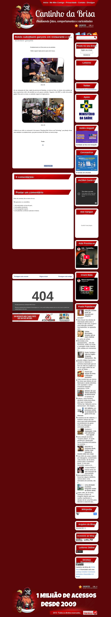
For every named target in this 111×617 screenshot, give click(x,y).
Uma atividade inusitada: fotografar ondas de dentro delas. (90, 487)
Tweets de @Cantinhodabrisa (86, 89)
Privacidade (71, 2)
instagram (89, 33)
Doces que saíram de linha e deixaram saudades (90, 374)
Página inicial (44, 276)
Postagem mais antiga (65, 276)
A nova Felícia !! (90, 468)
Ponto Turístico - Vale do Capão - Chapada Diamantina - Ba (90, 355)
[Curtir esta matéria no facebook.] (48, 166)
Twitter (78, 33)
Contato (81, 2)
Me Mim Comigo (57, 2)
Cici (22, 165)
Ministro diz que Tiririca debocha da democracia (90, 392)
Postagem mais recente (21, 276)
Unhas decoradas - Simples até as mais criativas (90, 334)
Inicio (45, 2)
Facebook (83, 33)
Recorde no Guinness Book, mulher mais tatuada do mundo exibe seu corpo (86, 450)
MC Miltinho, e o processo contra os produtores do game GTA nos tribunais (86, 411)
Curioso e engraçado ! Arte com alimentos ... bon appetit (90, 432)
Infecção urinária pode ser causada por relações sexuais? (86, 314)
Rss (95, 33)
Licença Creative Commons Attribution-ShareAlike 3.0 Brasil (85, 574)
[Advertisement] (43, 261)
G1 (43, 145)
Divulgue (91, 2)
